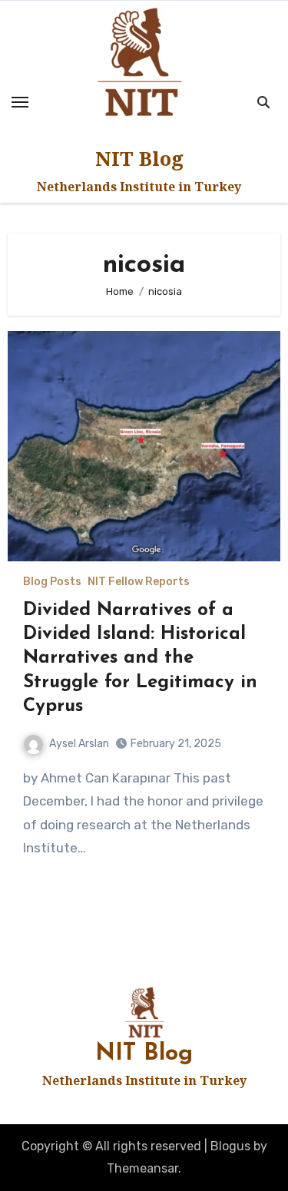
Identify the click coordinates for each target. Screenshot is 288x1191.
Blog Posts (52, 582)
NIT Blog (139, 158)
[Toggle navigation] (20, 102)
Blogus (230, 1146)
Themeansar (142, 1168)
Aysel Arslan (79, 743)
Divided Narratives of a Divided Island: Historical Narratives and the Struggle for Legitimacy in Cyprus (140, 658)
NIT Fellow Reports (139, 582)
